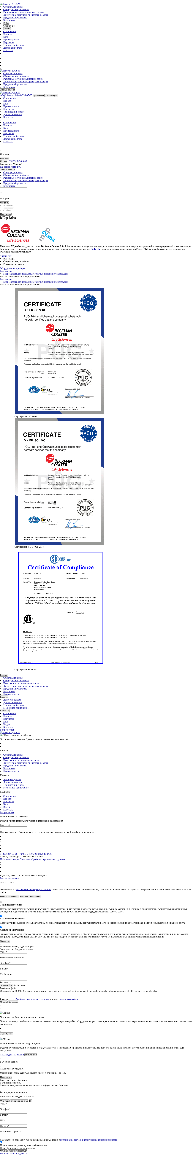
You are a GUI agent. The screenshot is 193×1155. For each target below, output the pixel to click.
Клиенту (4, 697)
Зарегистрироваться (17, 1151)
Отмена (3, 1151)
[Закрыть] (0, 944)
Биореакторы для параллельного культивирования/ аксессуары (35, 273)
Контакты (8, 50)
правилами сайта (69, 999)
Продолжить (6, 1077)
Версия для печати (9, 878)
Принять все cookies (9, 896)
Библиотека (9, 20)
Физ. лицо (4, 1101)
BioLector (96, 249)
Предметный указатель (15, 17)
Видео (6, 724)
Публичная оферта (9, 859)
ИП (30, 1101)
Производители (11, 39)
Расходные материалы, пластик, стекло (23, 12)
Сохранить (5, 941)
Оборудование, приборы (16, 9)
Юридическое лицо (19, 1101)
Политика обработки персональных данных (42, 859)
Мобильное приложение (15, 708)
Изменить (16, 166)
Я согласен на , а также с (39, 999)
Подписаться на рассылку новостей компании (23, 1145)
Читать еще (6, 256)
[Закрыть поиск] (0, 150)
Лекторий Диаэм (12, 699)
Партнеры (8, 42)
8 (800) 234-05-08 (8, 854)
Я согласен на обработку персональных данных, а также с (58, 1140)
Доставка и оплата (12, 47)
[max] (5, 62)
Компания (4, 711)
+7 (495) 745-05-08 (27, 854)
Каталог (4, 675)
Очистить (4, 158)
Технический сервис (13, 45)
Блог (5, 37)
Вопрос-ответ (7, 729)
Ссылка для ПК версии (12, 1054)
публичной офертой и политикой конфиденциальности (88, 1140)
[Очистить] (1, 192)
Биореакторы (7, 271)
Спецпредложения (12, 6)
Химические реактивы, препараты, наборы (25, 15)
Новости (7, 34)
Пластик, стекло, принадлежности (21, 683)
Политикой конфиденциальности (33, 889)
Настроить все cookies (30, 896)
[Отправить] (0, 192)
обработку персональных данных (32, 999)
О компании (9, 31)
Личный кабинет (7, 90)
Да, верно (5, 166)
